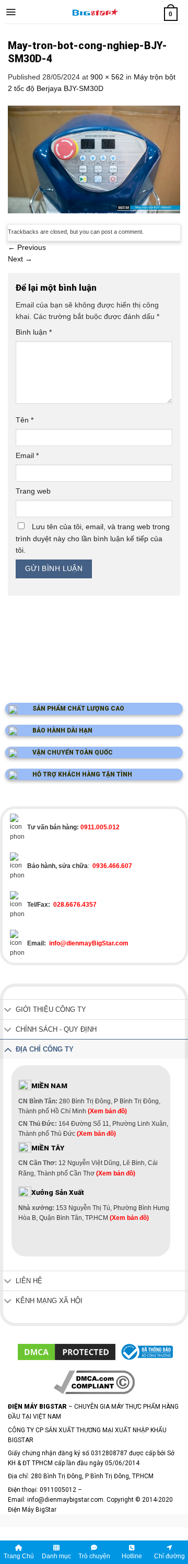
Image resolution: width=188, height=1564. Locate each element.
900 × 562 (107, 77)
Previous (27, 247)
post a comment (121, 232)
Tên (24, 420)
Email (27, 455)
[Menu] (10, 12)
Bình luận (34, 332)
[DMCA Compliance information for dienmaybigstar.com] (94, 1381)
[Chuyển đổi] (8, 1010)
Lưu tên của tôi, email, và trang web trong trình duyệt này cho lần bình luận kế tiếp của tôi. (93, 538)
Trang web (33, 491)
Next (20, 259)
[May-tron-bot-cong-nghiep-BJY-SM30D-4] (94, 158)
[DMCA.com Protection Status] (67, 1351)
